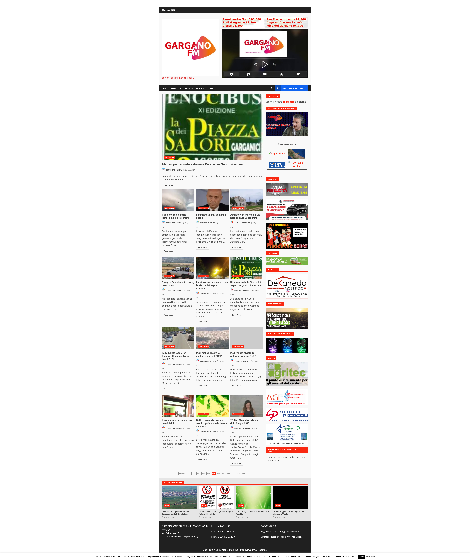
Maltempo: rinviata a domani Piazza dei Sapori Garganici (212, 127)
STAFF (210, 88)
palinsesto (288, 101)
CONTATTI (200, 88)
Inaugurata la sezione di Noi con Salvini (178, 406)
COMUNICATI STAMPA (174, 170)
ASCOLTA (189, 88)
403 (203, 473)
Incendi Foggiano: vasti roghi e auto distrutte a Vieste (290, 497)
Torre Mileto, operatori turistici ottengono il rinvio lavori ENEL (178, 338)
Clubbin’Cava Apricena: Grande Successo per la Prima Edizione (179, 497)
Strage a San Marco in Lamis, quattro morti (178, 268)
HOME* (165, 88)
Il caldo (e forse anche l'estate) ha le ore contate (178, 200)
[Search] (271, 88)
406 (218, 473)
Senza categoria (169, 157)
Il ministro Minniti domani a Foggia (212, 200)
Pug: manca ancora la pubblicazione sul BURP (212, 338)
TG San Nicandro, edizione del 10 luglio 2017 (246, 406)
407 (223, 473)
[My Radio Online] (296, 164)
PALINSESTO (176, 88)
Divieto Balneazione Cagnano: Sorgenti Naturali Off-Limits (216, 497)
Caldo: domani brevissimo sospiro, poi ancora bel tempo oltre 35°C (212, 406)
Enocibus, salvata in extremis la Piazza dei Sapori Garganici (212, 268)
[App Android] (277, 153)
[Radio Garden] (296, 153)
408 (228, 473)
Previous (183, 473)
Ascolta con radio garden (294, 88)
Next (243, 473)
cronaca (167, 505)
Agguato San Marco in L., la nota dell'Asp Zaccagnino (246, 200)
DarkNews (246, 550)
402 (198, 473)
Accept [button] (361, 557)
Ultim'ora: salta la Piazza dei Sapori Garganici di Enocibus (246, 268)
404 (208, 473)
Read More (168, 185)
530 (238, 473)
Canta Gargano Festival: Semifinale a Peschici (253, 497)
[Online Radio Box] (277, 164)
